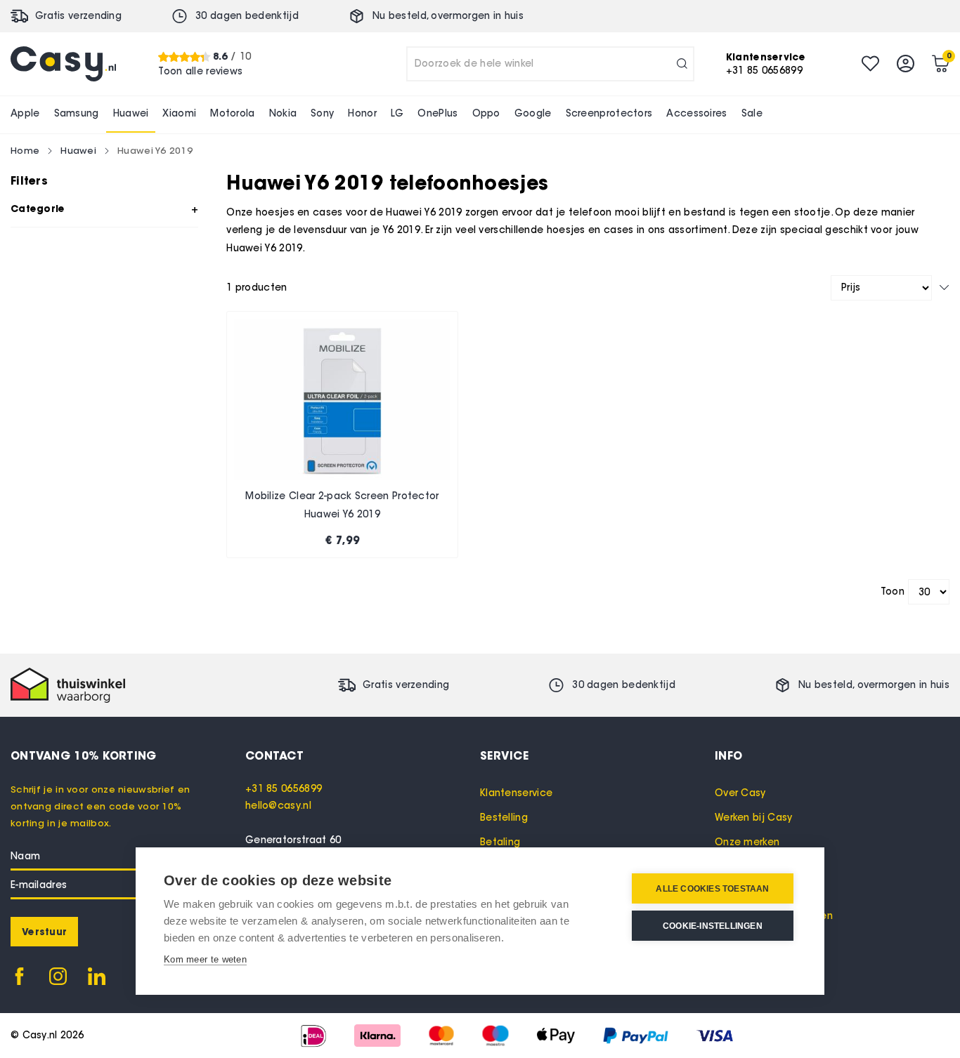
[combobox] (550, 63)
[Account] (905, 63)
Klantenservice (516, 793)
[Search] (682, 63)
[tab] (362, 755)
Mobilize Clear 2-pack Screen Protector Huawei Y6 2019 (342, 505)
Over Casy (740, 793)
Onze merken (747, 842)
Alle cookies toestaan (712, 889)
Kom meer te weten (205, 959)
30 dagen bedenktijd (247, 16)
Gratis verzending (78, 16)
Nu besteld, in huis (448, 16)
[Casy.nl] (63, 63)
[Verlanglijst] (870, 63)
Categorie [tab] (38, 208)
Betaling (500, 842)
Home (25, 150)
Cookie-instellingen (713, 926)
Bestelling (504, 818)
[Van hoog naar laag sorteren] (944, 287)
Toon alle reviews (200, 71)
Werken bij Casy (754, 818)
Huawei (78, 150)
